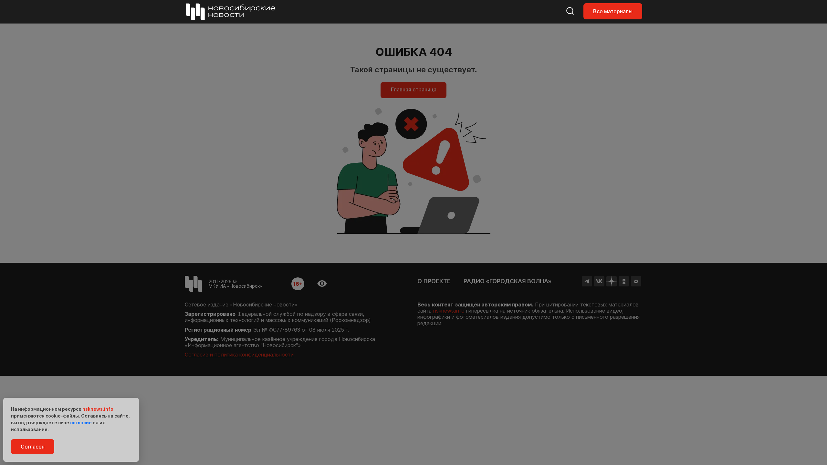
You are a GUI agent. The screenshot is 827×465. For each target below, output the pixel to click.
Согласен (33, 446)
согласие (81, 422)
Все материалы (613, 11)
